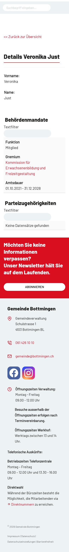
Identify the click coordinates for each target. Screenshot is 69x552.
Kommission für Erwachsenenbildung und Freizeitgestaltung (25, 168)
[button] (13, 373)
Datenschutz (28, 536)
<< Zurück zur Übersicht (23, 36)
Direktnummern (22, 504)
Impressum (13, 536)
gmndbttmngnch (34, 356)
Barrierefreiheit (45, 541)
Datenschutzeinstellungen (21, 541)
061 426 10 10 (24, 343)
